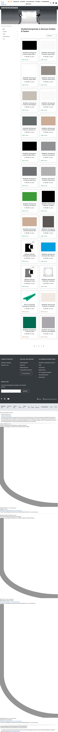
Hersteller (5, 31)
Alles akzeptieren (22, 726)
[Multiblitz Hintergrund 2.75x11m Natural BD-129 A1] (48, 121)
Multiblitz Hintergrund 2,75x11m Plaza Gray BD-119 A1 (48, 179)
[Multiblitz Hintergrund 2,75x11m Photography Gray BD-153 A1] (29, 95)
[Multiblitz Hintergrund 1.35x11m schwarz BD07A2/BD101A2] (48, 196)
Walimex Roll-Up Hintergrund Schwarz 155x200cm (29, 255)
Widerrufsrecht (24, 367)
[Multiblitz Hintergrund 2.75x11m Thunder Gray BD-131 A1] (29, 121)
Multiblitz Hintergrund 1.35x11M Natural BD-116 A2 (29, 229)
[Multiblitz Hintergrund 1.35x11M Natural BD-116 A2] (29, 221)
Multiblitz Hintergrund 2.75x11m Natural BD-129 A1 (48, 129)
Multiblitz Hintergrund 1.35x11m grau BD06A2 (48, 229)
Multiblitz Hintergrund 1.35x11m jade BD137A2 (29, 330)
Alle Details (11, 510)
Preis (4, 38)
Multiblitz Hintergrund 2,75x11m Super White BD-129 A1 (48, 53)
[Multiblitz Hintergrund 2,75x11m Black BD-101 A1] (29, 45)
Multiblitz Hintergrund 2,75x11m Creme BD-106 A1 (48, 305)
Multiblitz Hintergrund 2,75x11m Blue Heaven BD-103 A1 (48, 255)
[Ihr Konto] (53, 3)
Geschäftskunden (43, 374)
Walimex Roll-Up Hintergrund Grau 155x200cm (29, 280)
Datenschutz (42, 370)
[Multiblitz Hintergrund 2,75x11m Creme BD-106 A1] (48, 297)
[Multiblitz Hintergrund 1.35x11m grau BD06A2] (48, 221)
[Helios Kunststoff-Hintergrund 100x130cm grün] (29, 297)
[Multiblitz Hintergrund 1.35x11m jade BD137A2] (29, 322)
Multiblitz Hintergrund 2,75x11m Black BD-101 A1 (29, 53)
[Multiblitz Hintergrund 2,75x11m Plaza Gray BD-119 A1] (48, 171)
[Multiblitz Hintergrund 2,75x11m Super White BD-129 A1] (48, 45)
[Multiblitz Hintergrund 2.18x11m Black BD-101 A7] (29, 146)
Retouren (22, 365)
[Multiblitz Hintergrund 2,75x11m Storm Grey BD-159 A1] (48, 70)
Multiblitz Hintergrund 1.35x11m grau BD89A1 (48, 330)
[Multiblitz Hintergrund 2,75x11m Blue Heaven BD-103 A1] (48, 247)
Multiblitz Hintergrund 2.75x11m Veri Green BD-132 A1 (29, 204)
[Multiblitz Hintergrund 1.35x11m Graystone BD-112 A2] (48, 146)
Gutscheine (42, 377)
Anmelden (25, 391)
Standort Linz (4, 365)
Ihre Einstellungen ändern (15, 731)
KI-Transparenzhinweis (45, 372)
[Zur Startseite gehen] (3, 3)
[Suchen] (50, 3)
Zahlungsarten (24, 362)
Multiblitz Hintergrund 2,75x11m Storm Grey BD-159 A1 (48, 78)
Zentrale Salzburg (6, 362)
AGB (40, 365)
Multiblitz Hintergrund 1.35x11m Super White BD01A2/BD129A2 (29, 78)
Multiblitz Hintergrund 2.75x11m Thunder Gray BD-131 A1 (29, 129)
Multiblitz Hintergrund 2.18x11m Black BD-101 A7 (29, 154)
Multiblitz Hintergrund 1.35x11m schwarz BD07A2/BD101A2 (48, 204)
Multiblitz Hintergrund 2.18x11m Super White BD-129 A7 (48, 103)
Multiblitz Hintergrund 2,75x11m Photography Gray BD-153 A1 (30, 103)
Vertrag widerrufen (26, 373)
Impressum (42, 367)
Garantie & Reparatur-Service (47, 362)
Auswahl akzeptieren (5, 726)
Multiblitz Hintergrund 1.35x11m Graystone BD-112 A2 (48, 154)
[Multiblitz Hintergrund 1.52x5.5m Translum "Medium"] (48, 272)
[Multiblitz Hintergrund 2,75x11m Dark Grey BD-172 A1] (29, 171)
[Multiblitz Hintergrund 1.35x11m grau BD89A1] (48, 322)
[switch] (29, 426)
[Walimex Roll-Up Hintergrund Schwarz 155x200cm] (29, 247)
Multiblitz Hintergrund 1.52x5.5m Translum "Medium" (48, 280)
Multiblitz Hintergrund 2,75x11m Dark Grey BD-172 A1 (29, 179)
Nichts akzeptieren (14, 726)
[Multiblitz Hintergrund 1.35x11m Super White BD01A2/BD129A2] (29, 70)
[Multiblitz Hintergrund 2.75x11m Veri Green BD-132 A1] (29, 196)
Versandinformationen (26, 370)
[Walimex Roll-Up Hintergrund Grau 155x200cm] (29, 272)
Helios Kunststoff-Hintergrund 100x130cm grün (29, 305)
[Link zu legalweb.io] (2, 729)
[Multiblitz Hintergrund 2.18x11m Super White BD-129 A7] (48, 95)
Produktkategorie (6, 36)
